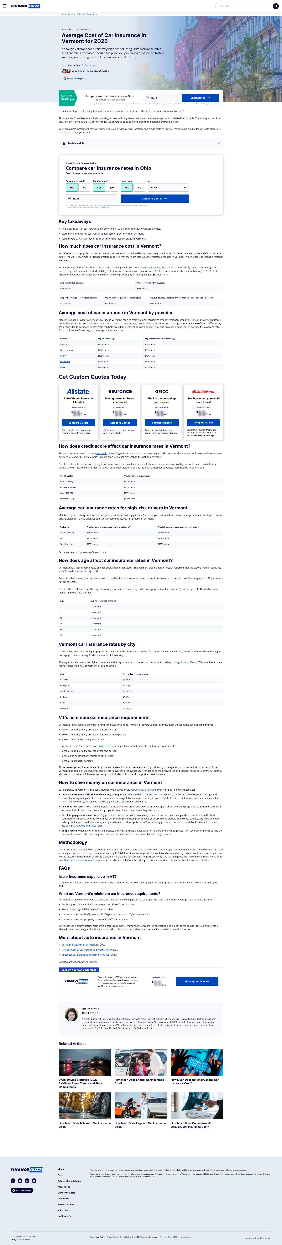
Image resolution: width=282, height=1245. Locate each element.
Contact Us (63, 1198)
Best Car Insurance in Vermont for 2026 (83, 944)
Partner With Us (66, 1204)
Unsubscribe (186, 1237)
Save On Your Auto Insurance (79, 969)
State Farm (65, 361)
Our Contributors (66, 1192)
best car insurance (72, 834)
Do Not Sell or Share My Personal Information (138, 1237)
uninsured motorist (109, 746)
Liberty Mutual (66, 350)
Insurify (92, 962)
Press (60, 1175)
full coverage (66, 271)
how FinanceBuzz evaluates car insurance (81, 860)
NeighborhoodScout (186, 662)
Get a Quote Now (195, 981)
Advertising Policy (97, 1237)
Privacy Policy (213, 104)
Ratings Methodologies (69, 1181)
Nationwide (78, 825)
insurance (67, 29)
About (61, 1169)
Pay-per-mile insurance (113, 815)
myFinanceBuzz (65, 1216)
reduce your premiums (143, 789)
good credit (101, 453)
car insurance (83, 29)
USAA (62, 367)
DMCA (175, 1237)
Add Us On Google (75, 78)
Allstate (63, 344)
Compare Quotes (78, 422)
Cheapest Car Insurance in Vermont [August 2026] (89, 954)
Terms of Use (165, 1237)
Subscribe (63, 1210)
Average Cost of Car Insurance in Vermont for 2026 (90, 949)
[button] (4, 5)
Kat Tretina (90, 1013)
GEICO (63, 356)
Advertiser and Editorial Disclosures (79, 14)
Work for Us (64, 1186)
